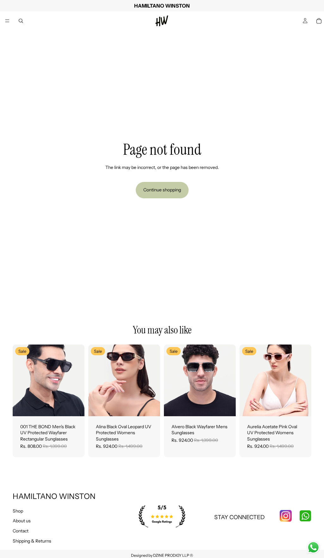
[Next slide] (77, 380)
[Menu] (7, 21)
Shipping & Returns (32, 541)
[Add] (74, 406)
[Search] (21, 21)
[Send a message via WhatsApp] (313, 547)
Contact (20, 531)
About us (22, 521)
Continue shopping (162, 190)
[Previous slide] (20, 380)
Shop (18, 511)
